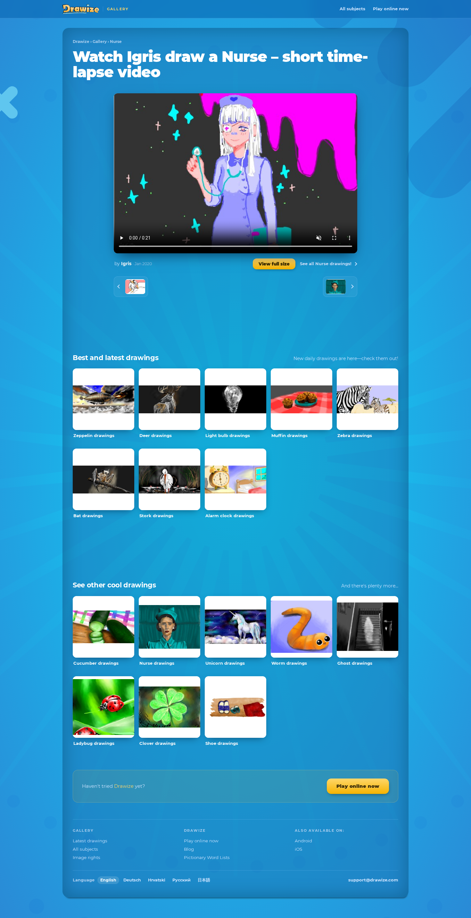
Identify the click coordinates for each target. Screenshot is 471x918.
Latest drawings (90, 840)
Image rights (86, 857)
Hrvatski (156, 880)
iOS (298, 849)
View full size (274, 263)
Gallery (100, 41)
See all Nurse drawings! (325, 263)
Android (303, 840)
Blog (189, 849)
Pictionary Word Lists (207, 857)
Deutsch (132, 880)
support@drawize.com (373, 879)
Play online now (391, 8)
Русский (181, 880)
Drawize (81, 41)
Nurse (116, 41)
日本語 (204, 880)
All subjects (352, 8)
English (108, 880)
